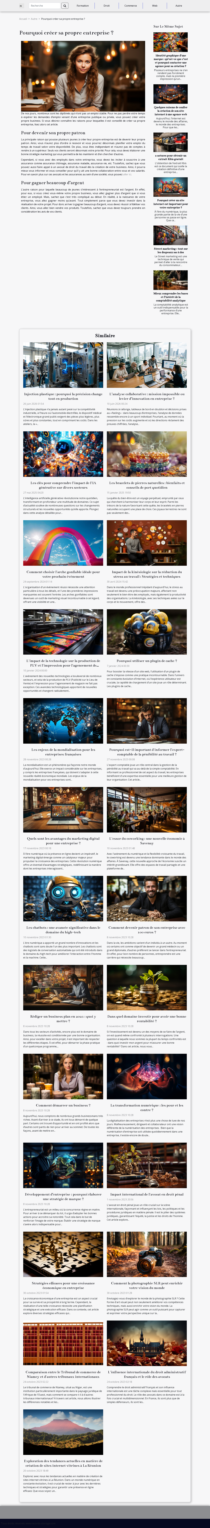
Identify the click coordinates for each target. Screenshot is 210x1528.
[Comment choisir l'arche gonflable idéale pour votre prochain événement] (63, 542)
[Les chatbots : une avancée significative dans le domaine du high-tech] (63, 898)
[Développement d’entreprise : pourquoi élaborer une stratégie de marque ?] (63, 1165)
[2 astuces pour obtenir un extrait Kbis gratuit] (170, 142)
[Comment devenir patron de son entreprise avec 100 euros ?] (147, 898)
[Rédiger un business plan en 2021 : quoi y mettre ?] (63, 987)
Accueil (23, 19)
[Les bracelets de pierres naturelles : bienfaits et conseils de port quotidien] (147, 453)
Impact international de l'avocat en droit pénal (146, 1194)
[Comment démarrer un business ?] (63, 1076)
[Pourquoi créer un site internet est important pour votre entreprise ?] (170, 187)
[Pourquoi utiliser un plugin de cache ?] (147, 631)
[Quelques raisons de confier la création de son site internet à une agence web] (170, 94)
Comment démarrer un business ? (63, 1105)
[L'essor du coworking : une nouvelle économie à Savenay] (147, 809)
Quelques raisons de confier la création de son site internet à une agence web (170, 111)
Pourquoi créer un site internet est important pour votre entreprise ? (170, 204)
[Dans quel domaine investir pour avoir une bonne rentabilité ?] (147, 987)
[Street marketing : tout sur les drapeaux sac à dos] (170, 235)
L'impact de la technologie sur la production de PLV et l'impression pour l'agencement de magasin (63, 665)
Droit (107, 5)
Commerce (131, 5)
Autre (179, 5)
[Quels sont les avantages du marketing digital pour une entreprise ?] (63, 809)
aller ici (127, 174)
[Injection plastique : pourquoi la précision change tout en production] (63, 365)
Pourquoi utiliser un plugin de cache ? (147, 661)
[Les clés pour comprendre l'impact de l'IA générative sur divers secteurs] (63, 453)
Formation (83, 5)
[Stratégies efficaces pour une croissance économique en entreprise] (63, 1254)
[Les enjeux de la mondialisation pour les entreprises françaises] (63, 720)
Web (154, 5)
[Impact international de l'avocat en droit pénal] (147, 1165)
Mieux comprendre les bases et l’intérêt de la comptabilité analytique (171, 297)
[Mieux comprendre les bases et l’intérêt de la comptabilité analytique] (170, 280)
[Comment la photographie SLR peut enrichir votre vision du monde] (147, 1254)
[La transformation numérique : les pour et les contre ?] (147, 1076)
